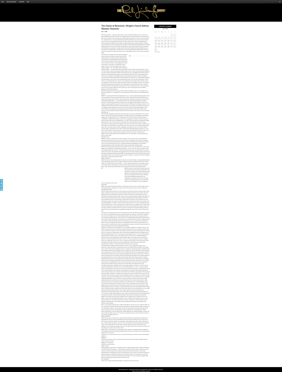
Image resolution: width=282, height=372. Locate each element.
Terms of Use (135, 371)
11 (159, 40)
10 (155, 40)
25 (159, 46)
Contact (148, 371)
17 (155, 43)
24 (155, 46)
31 (155, 49)
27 (165, 46)
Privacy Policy (142, 371)
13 (165, 40)
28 (168, 46)
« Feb (155, 51)
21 (168, 43)
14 (168, 40)
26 (162, 46)
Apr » (159, 51)
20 (165, 43)
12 (162, 40)
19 (162, 43)
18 (159, 43)
